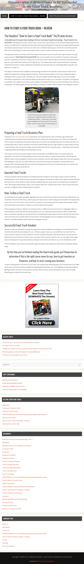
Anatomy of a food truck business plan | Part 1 (17, 439)
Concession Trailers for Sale (11, 408)
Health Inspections (8, 483)
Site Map (5, 543)
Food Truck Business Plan (10, 465)
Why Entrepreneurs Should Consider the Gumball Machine (21, 352)
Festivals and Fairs (8, 458)
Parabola (41, 561)
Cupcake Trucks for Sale (10, 411)
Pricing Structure (7, 502)
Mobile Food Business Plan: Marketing (14, 499)
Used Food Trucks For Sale (10, 424)
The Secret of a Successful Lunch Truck (14, 355)
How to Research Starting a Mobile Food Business (18, 487)
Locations (5, 496)
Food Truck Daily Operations (11, 468)
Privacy (4, 540)
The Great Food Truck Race (11, 345)
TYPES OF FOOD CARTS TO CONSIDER (14, 390)
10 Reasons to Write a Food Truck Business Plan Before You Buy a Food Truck (27, 349)
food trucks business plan (19, 137)
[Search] (79, 365)
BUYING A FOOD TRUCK (10, 380)
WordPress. (50, 561)
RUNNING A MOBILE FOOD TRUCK (13, 386)
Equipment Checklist (9, 455)
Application (6, 405)
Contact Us (5, 530)
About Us (5, 524)
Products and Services (9, 506)
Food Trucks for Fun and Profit (12, 480)
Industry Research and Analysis (12, 493)
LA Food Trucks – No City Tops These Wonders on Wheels (20, 342)
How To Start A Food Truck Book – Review (15, 421)
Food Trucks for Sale (8, 418)
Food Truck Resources (9, 471)
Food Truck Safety (8, 474)
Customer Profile (7, 449)
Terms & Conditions (8, 546)
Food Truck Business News (11, 461)
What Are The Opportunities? (11, 509)
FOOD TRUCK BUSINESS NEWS (12, 383)
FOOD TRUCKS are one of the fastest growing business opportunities (24, 414)
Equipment (6, 452)
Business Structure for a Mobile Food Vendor (16, 446)
